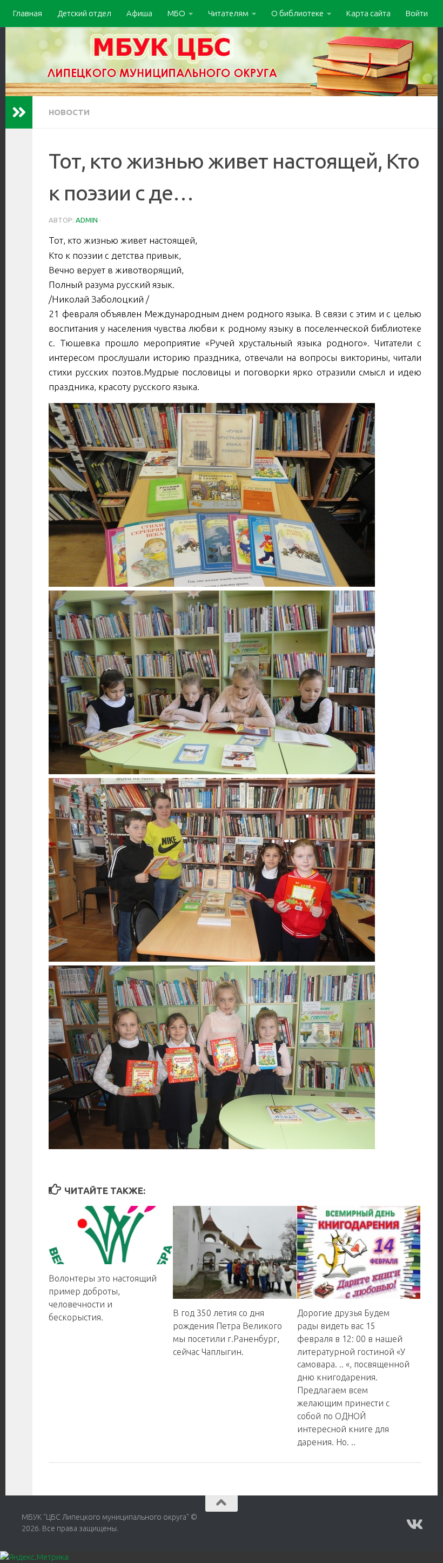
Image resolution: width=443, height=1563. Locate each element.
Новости (69, 112)
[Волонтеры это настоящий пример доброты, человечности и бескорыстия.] (110, 1235)
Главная (27, 13)
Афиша (139, 13)
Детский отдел (84, 13)
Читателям (228, 13)
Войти (417, 13)
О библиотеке (297, 13)
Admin (87, 220)
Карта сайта (368, 13)
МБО (176, 13)
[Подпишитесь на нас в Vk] (413, 1524)
